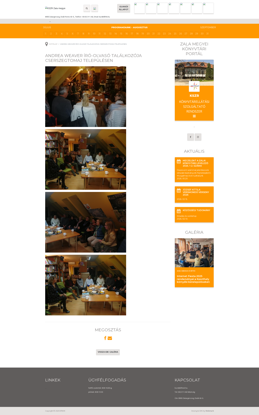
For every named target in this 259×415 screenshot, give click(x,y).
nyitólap (53, 44)
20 (148, 33)
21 (153, 33)
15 (121, 33)
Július (47, 27)
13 (110, 33)
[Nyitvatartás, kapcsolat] (94, 8)
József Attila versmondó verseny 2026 (196, 192)
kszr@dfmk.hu (104, 17)
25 (175, 33)
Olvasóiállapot (123, 8)
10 (94, 33)
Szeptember (208, 27)
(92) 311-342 (182, 392)
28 (191, 33)
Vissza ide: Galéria (108, 352)
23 (164, 33)
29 (196, 33)
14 (116, 33)
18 (137, 33)
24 (169, 33)
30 (202, 33)
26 (180, 33)
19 (143, 33)
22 (159, 33)
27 (186, 33)
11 (99, 33)
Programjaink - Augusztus (129, 27)
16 (127, 33)
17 (132, 33)
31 (207, 33)
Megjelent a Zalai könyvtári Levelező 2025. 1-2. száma (195, 163)
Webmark (210, 411)
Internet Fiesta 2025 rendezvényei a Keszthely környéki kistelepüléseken (193, 279)
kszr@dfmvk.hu (181, 388)
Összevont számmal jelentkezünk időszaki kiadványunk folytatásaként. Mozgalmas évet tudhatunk (194, 173)
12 (105, 33)
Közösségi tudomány (196, 210)
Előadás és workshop (187, 216)
